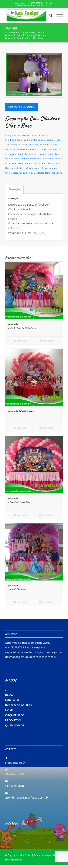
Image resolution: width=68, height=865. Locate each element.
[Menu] (58, 15)
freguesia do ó (49, 168)
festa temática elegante (29, 168)
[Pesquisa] (49, 15)
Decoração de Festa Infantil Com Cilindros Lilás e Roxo (32, 149)
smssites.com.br (13, 859)
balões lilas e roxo (48, 144)
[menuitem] (49, 15)
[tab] (14, 189)
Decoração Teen (52, 139)
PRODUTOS (11, 28)
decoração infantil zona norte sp (27, 158)
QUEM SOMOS (14, 725)
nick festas (38, 172)
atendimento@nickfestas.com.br (34, 5)
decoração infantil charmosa (19, 154)
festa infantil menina (44, 163)
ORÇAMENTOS (14, 715)
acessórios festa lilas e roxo (24, 144)
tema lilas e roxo (53, 172)
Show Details (48, 340)
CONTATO (12, 700)
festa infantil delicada (21, 163)
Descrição (14, 189)
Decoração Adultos (26, 135)
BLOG (9, 695)
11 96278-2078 (33, 3)
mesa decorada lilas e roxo (18, 172)
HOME (9, 710)
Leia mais (21, 340)
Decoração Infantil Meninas (29, 139)
